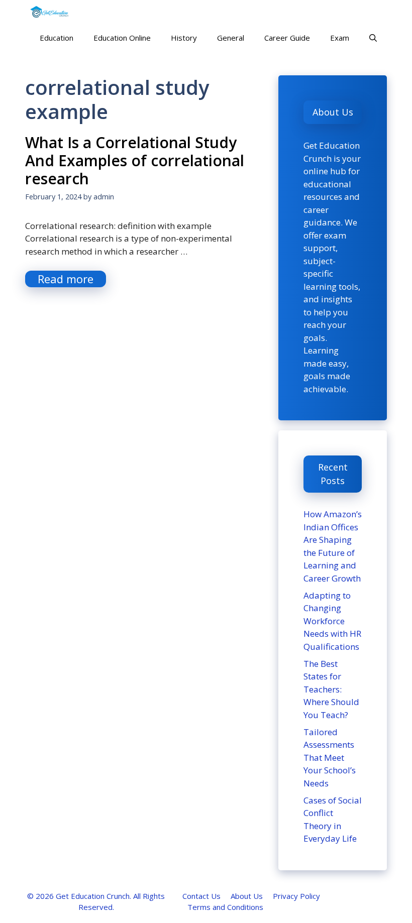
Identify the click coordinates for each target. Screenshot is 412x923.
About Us (247, 896)
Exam (339, 38)
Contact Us (201, 896)
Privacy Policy (296, 896)
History (184, 38)
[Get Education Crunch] (49, 12)
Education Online (122, 38)
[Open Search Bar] (373, 37)
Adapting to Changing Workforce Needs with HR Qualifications (332, 621)
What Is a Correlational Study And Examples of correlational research (134, 160)
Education (56, 38)
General (230, 38)
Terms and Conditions (225, 907)
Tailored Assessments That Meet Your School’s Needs (329, 757)
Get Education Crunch (93, 896)
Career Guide (287, 38)
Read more (65, 278)
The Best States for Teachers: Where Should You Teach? (331, 689)
